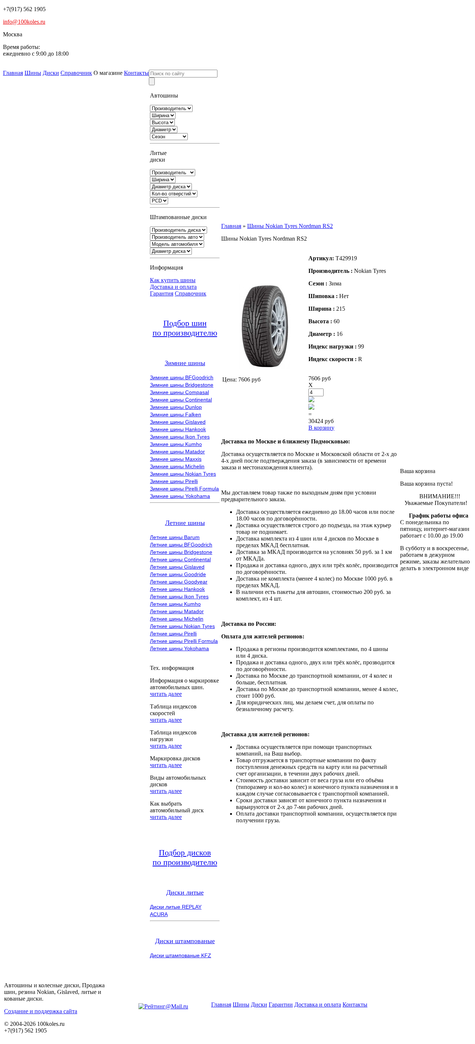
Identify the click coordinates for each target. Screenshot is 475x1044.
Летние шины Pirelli (173, 634)
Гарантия (161, 293)
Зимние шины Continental (181, 400)
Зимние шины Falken (175, 414)
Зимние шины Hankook (178, 429)
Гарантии (281, 1004)
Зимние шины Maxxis (176, 459)
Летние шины (185, 522)
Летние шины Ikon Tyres (179, 596)
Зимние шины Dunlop (176, 407)
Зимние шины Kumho (176, 444)
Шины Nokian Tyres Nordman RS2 (290, 226)
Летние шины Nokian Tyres (182, 626)
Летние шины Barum (175, 537)
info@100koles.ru (24, 22)
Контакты (136, 73)
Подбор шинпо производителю (185, 327)
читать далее (166, 694)
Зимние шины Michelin (177, 466)
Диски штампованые (185, 941)
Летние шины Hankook (177, 589)
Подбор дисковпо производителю (185, 857)
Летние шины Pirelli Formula (184, 641)
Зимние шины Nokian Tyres (183, 474)
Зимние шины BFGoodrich (181, 377)
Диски (51, 73)
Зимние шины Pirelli (174, 481)
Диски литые (185, 892)
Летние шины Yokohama (179, 648)
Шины (32, 73)
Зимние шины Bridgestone (181, 385)
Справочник (76, 73)
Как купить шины (173, 280)
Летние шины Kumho (175, 604)
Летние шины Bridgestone (181, 552)
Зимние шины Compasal (179, 392)
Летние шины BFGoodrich (181, 545)
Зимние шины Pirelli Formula (184, 489)
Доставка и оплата (173, 287)
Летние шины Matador (177, 611)
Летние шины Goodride (178, 574)
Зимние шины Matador (177, 452)
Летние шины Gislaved (177, 567)
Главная (13, 73)
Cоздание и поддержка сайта (40, 1011)
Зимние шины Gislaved (178, 422)
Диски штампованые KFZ (180, 955)
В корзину (321, 427)
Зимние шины (185, 363)
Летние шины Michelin (176, 619)
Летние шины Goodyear (178, 582)
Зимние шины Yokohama (180, 496)
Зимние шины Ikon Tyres (180, 437)
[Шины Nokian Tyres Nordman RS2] (264, 367)
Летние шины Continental (180, 559)
